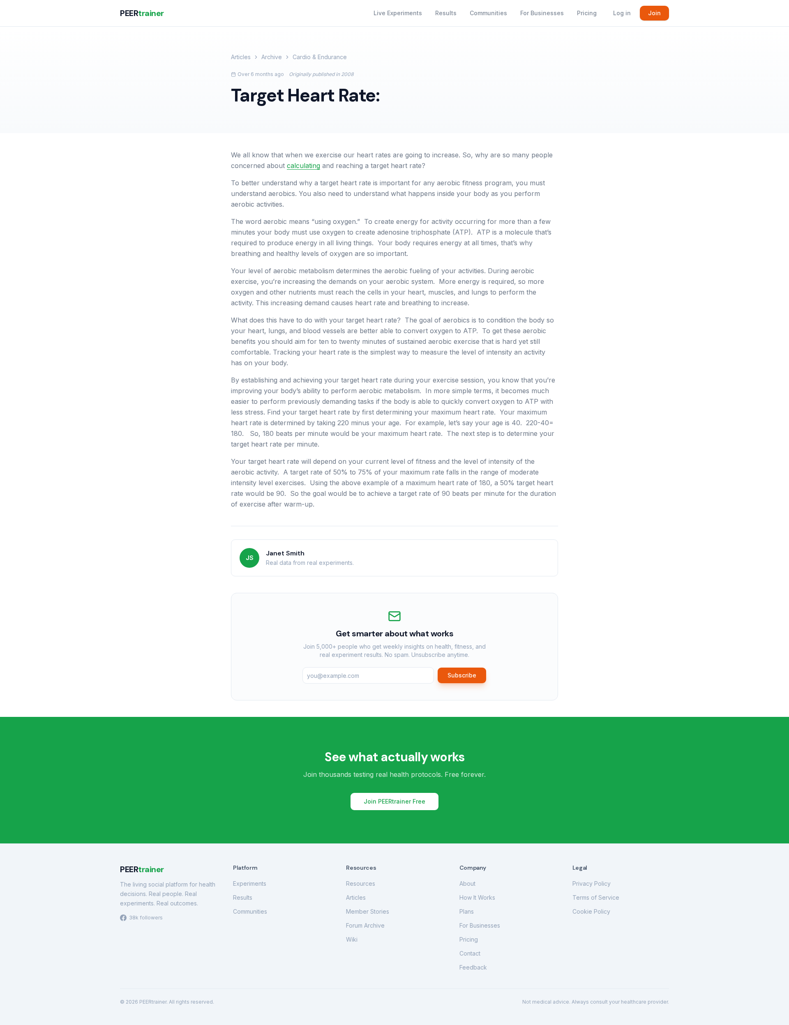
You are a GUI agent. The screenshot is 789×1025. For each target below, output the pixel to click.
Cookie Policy (591, 911)
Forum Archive (365, 925)
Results (446, 12)
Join (654, 12)
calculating (303, 165)
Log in (622, 12)
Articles (241, 56)
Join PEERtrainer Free (394, 801)
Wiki (352, 939)
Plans (466, 911)
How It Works (477, 897)
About (467, 883)
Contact (469, 953)
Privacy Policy (591, 883)
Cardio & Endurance (320, 56)
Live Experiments (398, 12)
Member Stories (367, 911)
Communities (488, 12)
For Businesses (542, 12)
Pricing (587, 12)
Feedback (473, 967)
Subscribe (462, 675)
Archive (271, 56)
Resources (360, 883)
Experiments (249, 883)
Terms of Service (595, 897)
